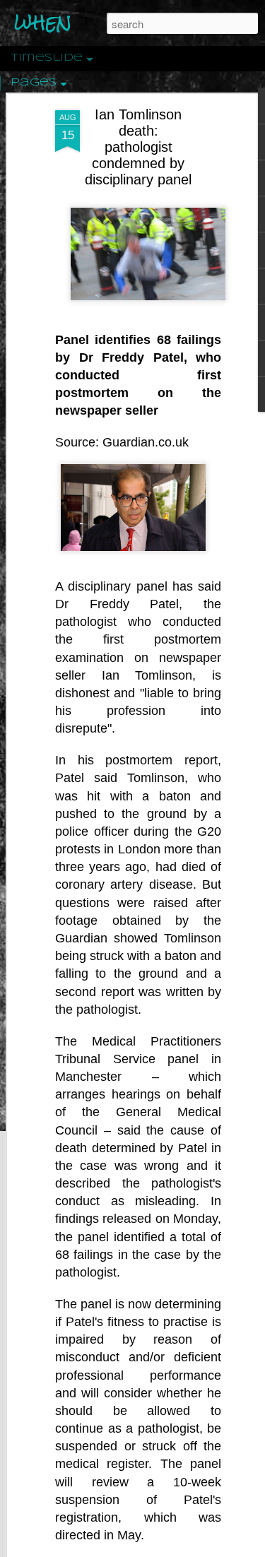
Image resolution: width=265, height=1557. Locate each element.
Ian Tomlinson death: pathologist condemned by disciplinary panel (138, 147)
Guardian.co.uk (145, 442)
